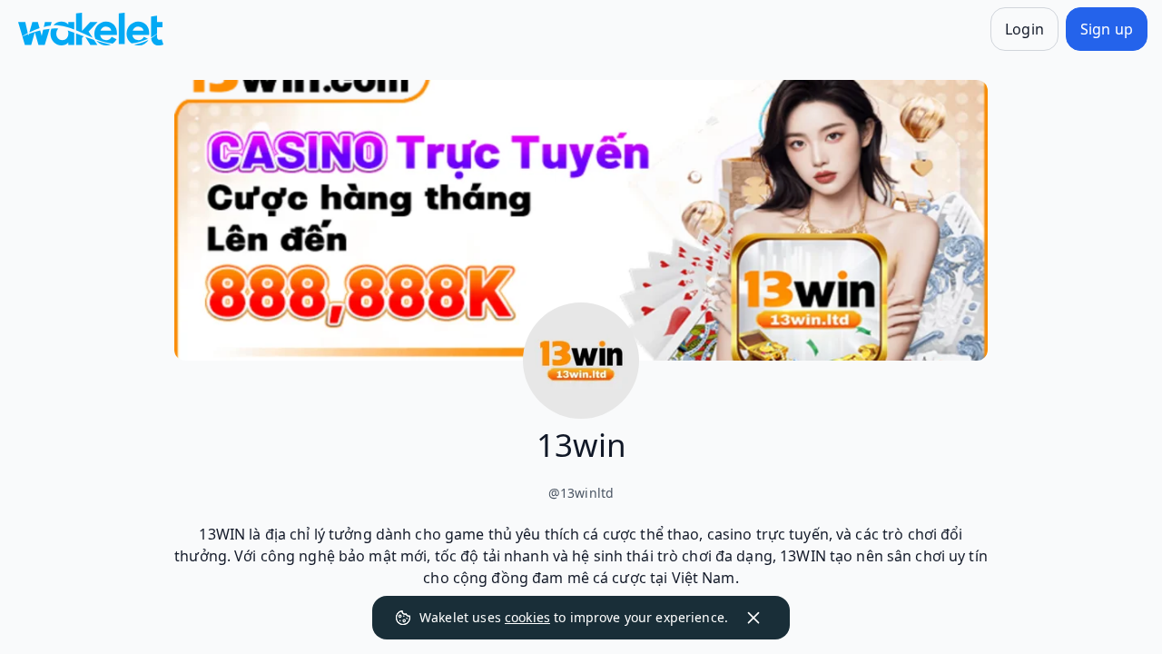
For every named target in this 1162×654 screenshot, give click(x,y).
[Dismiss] (753, 617)
